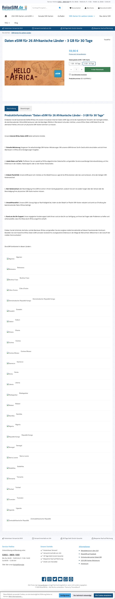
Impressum (84, 563)
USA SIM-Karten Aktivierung (90, 560)
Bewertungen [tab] (25, 108)
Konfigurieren (65, 595)
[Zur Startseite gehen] (14, 8)
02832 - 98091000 (63, 2)
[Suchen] (60, 8)
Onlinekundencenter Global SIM (91, 557)
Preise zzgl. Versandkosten (77, 54)
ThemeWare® (75, 587)
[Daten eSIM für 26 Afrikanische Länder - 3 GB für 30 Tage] (34, 73)
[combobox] (44, 8)
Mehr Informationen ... (16, 597)
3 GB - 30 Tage (89, 63)
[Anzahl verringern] (71, 69)
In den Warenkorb (97, 69)
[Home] (5, 16)
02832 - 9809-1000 (11, 554)
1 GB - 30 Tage (75, 63)
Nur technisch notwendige (82, 595)
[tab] (11, 108)
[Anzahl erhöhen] (82, 69)
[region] (34, 73)
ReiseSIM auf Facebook (88, 554)
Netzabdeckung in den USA (89, 550)
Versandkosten (43, 585)
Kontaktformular (18, 564)
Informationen (84, 546)
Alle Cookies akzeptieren (103, 595)
